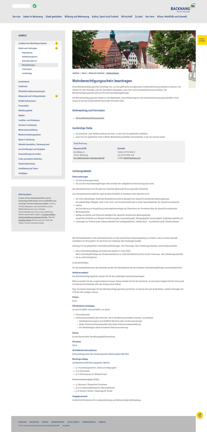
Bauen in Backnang (26, 139)
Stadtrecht (22, 86)
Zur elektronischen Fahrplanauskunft (89, 158)
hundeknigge (27, 73)
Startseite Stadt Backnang (183, 9)
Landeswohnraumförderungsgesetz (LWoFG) (90, 362)
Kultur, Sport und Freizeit (105, 16)
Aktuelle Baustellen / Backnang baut (33, 144)
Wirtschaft (126, 16)
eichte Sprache (73, 422)
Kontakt (45, 422)
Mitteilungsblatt (25, 110)
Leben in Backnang (33, 16)
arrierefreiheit (57, 422)
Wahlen (21, 115)
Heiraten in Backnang (27, 125)
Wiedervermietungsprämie (29, 134)
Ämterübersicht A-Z (29, 61)
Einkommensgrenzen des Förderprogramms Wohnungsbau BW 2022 (100, 354)
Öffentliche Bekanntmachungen (31, 91)
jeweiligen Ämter (25, 220)
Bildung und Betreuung (77, 16)
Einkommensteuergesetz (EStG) (85, 379)
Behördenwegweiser (29, 57)
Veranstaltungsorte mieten (29, 154)
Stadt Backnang (80, 143)
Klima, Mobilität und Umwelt (172, 16)
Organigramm (27, 52)
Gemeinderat (23, 81)
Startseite (75, 73)
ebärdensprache (89, 422)
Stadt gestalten (54, 16)
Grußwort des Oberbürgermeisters (32, 43)
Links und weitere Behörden (30, 159)
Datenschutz (34, 422)
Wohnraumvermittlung (28, 130)
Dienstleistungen (28, 65)
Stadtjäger (22, 173)
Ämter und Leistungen (27, 48)
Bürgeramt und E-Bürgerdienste (31, 96)
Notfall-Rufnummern (27, 101)
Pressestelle (23, 106)
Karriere (149, 16)
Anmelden (66, 425)
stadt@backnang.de (131, 158)
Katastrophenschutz (26, 163)
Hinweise (102, 422)
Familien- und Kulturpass (29, 120)
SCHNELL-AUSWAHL (202, 40)
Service (16, 16)
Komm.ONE (55, 425)
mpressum (22, 422)
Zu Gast (139, 16)
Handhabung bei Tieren (28, 168)
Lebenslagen (27, 69)
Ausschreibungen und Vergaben (31, 149)
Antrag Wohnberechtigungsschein (90, 118)
